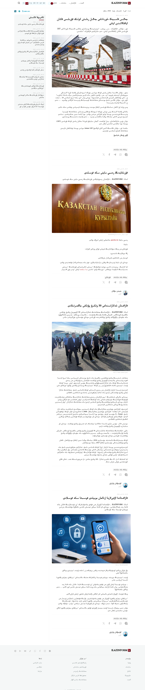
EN (34, 3)
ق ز (27, 3)
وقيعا (113, 11)
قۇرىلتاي (108, 277)
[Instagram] (126, 154)
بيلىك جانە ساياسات (120, 150)
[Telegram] (114, 154)
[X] (103, 154)
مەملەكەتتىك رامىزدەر (79, 671)
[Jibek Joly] (25, 11)
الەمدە (129, 680)
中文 (30, 3)
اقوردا (124, 11)
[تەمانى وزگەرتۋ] (50, 3)
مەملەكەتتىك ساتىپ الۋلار (78, 680)
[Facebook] (109, 154)
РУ (37, 3)
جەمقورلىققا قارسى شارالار (78, 676)
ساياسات (128, 667)
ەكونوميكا (128, 676)
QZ (41, 3)
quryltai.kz (114, 240)
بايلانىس (39, 667)
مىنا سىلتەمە (84, 270)
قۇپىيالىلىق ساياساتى (79, 667)
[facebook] (40, 651)
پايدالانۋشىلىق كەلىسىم (79, 663)
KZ (44, 3)
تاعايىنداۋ (119, 11)
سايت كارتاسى (37, 663)
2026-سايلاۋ (107, 11)
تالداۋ (55, 3)
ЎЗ (24, 3)
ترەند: (129, 11)
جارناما (40, 671)
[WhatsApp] (120, 154)
